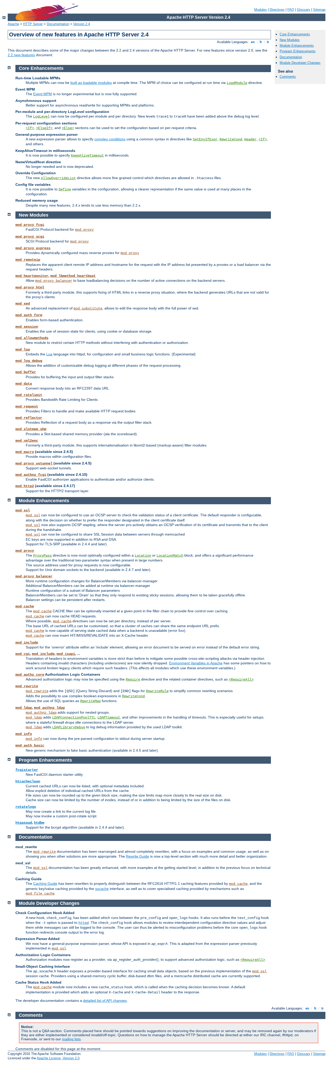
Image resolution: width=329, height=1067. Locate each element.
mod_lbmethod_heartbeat (73, 276)
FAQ (290, 10)
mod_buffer (25, 372)
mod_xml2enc (26, 441)
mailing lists (71, 1039)
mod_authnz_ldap (49, 708)
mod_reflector (28, 418)
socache (102, 889)
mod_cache (24, 606)
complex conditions (109, 139)
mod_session (26, 327)
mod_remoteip (27, 260)
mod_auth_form (28, 315)
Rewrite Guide (137, 856)
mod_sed (22, 304)
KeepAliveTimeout (87, 155)
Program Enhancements (298, 51)
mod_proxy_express (32, 248)
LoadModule (237, 83)
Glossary (303, 10)
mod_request (26, 406)
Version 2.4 (81, 24)
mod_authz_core (29, 675)
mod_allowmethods (31, 338)
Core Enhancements (295, 34)
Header (250, 139)
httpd (83, 923)
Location (143, 556)
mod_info (23, 734)
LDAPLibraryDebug (68, 727)
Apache (13, 24)
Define (65, 189)
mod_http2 (24, 486)
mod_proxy (84, 230)
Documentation (58, 24)
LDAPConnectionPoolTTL (73, 717)
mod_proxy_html (29, 287)
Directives (277, 10)
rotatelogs (25, 807)
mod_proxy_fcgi (29, 225)
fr (261, 42)
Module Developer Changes (300, 63)
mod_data (23, 384)
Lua (49, 354)
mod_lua (22, 349)
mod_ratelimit (28, 395)
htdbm (39, 823)
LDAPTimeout (108, 717)
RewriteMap (90, 701)
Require (133, 679)
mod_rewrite (26, 686)
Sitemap (319, 10)
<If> (30, 128)
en (253, 42)
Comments (288, 77)
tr (268, 42)
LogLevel (41, 116)
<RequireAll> (241, 679)
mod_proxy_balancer (53, 281)
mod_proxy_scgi (29, 237)
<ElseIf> (44, 128)
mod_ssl (22, 510)
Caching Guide (45, 883)
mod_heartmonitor (31, 276)
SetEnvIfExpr (205, 139)
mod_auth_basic (29, 745)
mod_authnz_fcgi (30, 475)
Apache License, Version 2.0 (58, 1058)
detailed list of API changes (105, 1000)
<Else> (68, 128)
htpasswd (23, 823)
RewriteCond (231, 139)
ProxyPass (42, 556)
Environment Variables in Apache (196, 663)
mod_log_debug (28, 361)
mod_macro (24, 452)
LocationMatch (170, 556)
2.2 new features (21, 55)
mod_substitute (88, 308)
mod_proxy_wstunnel (33, 463)
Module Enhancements (297, 45)
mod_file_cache (40, 893)
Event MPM (42, 94)
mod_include (26, 643)
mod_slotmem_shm (30, 429)
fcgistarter (26, 770)
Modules (260, 10)
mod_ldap (23, 708)
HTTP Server (33, 24)
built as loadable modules (91, 83)
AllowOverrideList (58, 178)
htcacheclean (27, 781)
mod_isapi (66, 654)
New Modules (290, 40)
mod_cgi (22, 654)
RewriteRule (157, 691)
